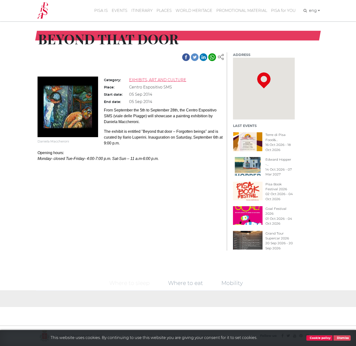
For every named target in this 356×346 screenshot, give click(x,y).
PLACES (164, 10)
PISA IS (101, 10)
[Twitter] (195, 57)
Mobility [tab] (232, 282)
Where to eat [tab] (185, 282)
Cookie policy (320, 338)
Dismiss (342, 338)
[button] (221, 56)
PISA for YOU (283, 10)
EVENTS (119, 10)
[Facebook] (186, 57)
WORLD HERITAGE (194, 10)
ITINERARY (142, 10)
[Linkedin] (203, 57)
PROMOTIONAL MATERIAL (241, 10)
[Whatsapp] (212, 57)
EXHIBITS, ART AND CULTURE (157, 80)
